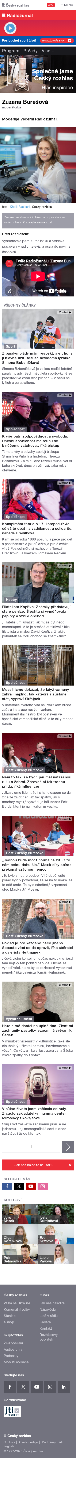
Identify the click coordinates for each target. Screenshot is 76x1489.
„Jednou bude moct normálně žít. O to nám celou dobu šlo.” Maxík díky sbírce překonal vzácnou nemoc (37, 864)
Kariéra (45, 1322)
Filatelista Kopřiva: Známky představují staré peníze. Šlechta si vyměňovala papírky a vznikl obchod (36, 611)
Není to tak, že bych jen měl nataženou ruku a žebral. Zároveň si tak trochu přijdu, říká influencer (36, 782)
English (9, 1446)
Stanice (10, 1316)
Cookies (9, 1442)
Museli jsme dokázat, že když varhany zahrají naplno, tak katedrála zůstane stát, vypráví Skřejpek (35, 694)
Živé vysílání (13, 1343)
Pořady (30, 50)
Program (10, 50)
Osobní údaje (28, 1442)
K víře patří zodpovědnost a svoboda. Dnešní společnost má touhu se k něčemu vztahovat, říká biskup (35, 441)
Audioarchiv (13, 1350)
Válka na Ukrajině (17, 1303)
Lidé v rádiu (49, 1316)
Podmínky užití (52, 1442)
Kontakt (46, 1328)
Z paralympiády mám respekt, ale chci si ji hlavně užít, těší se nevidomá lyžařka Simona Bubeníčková (37, 358)
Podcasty (11, 1356)
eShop (9, 1322)
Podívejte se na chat (38, 222)
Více (48, 50)
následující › (68, 1147)
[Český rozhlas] (15, 5)
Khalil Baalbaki (20, 206)
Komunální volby (17, 1310)
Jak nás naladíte (52, 1303)
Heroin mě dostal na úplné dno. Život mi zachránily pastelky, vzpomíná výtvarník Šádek (37, 1030)
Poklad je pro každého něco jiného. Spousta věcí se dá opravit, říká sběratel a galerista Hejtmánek (37, 947)
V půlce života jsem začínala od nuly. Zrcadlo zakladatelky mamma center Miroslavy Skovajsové (34, 1113)
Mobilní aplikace (16, 1362)
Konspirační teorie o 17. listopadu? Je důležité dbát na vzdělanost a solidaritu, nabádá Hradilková (37, 528)
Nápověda (48, 1310)
